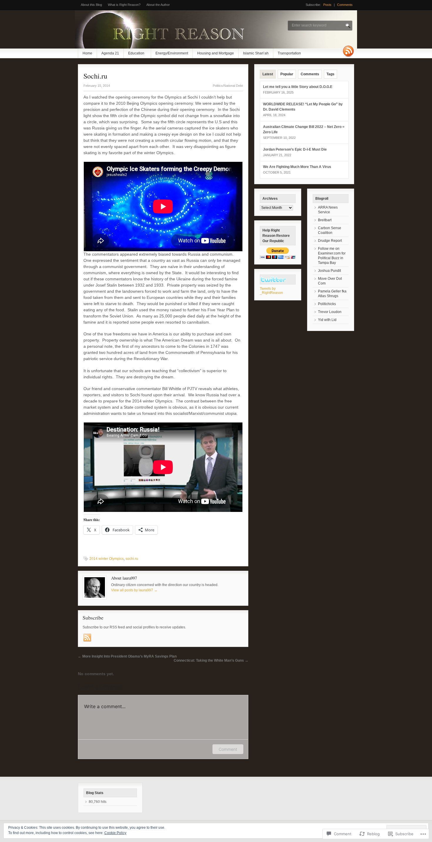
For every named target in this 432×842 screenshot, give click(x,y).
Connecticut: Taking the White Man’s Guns (211, 660)
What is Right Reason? (124, 4)
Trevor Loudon (329, 312)
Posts (327, 4)
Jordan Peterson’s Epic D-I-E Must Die (295, 149)
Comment (228, 749)
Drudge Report (330, 241)
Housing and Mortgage (215, 53)
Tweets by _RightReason (271, 291)
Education (136, 53)
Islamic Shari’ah (256, 53)
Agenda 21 (110, 53)
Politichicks (327, 304)
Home (87, 53)
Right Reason (273, 279)
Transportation (289, 53)
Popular (286, 74)
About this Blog (91, 4)
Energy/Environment (171, 53)
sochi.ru (131, 559)
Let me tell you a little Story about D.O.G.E (297, 87)
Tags (330, 74)
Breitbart (324, 220)
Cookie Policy (115, 833)
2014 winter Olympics (106, 559)
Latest (267, 74)
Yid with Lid (327, 320)
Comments (345, 4)
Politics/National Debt (228, 85)
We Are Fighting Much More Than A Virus (297, 167)
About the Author (158, 4)
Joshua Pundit (329, 271)
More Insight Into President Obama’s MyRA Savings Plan (127, 656)
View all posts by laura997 (134, 590)
